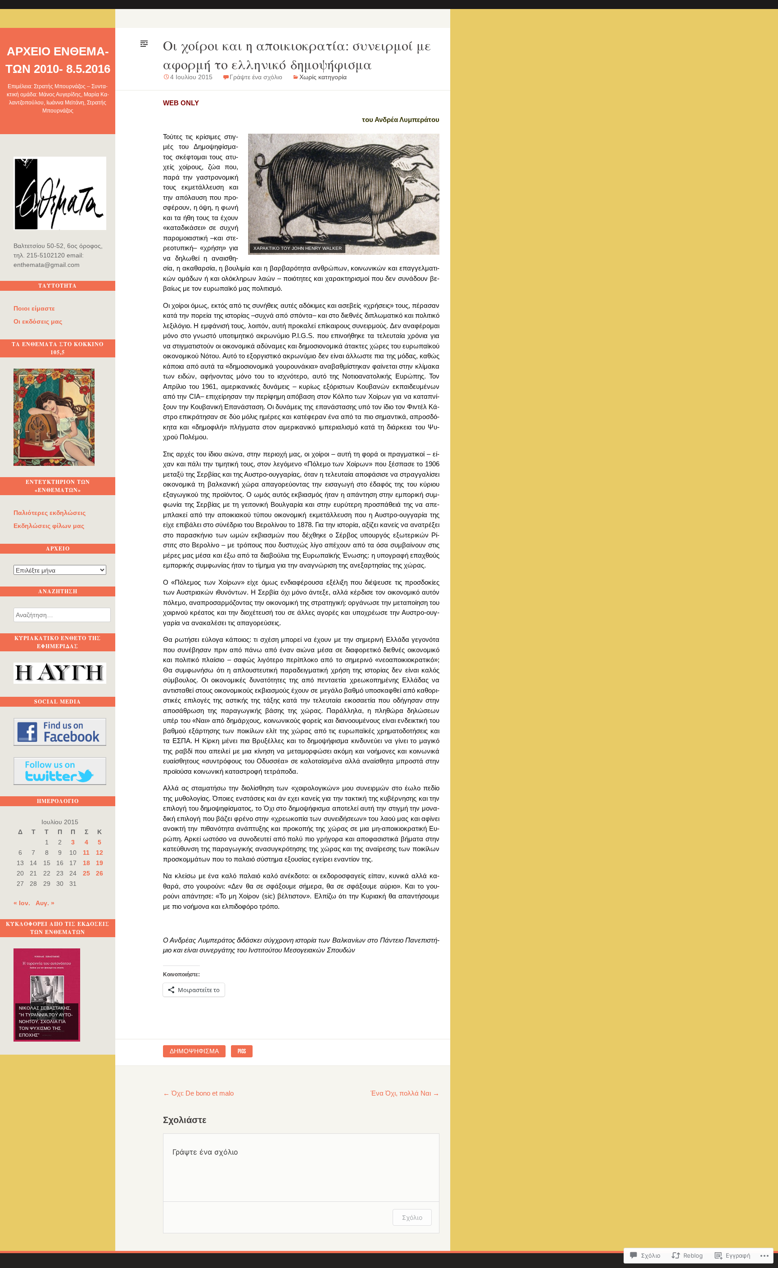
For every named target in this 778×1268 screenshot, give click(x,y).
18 (86, 862)
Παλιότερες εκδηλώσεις (50, 512)
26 (99, 873)
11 (86, 852)
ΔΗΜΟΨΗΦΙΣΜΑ (194, 1051)
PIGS (242, 1051)
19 (99, 862)
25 (86, 873)
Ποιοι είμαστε (34, 308)
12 (99, 852)
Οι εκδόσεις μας (38, 321)
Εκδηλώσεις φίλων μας (49, 525)
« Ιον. (22, 903)
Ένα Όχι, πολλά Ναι (405, 1093)
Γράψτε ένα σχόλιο (256, 77)
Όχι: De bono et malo (198, 1093)
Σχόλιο (412, 1217)
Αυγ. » (45, 903)
